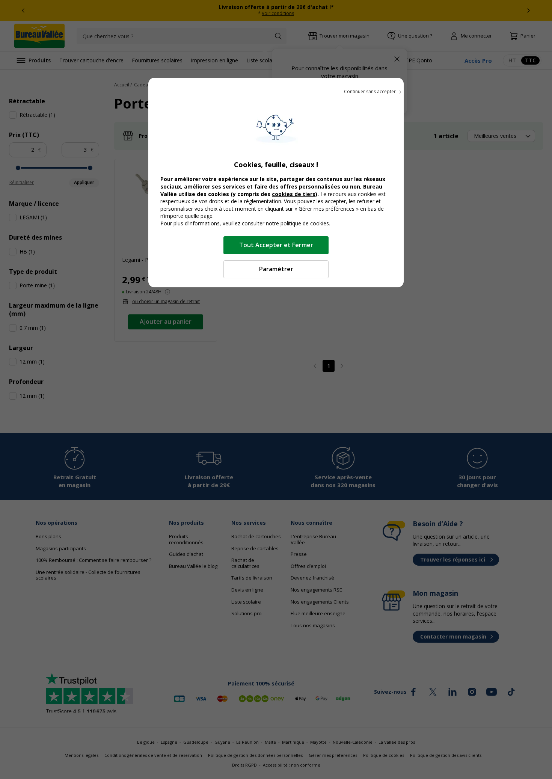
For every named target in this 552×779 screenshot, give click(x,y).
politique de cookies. (305, 223)
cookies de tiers (293, 194)
